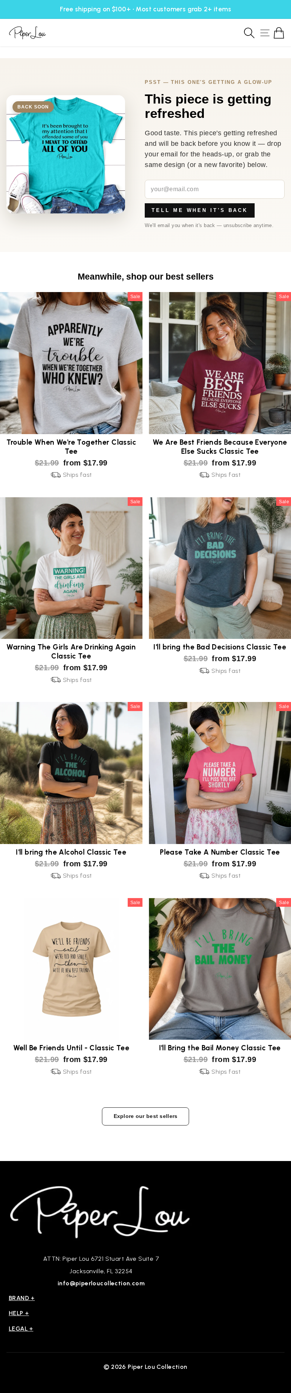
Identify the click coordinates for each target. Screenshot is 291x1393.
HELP (19, 1313)
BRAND (22, 1298)
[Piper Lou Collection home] (101, 1211)
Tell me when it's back (200, 210)
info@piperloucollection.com (101, 1283)
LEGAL (21, 1328)
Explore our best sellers (146, 1116)
